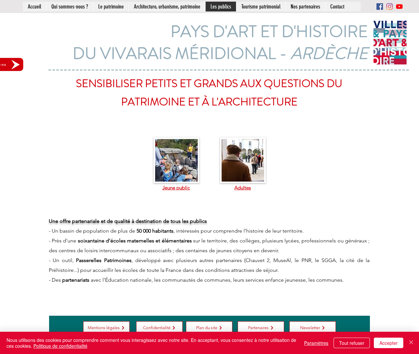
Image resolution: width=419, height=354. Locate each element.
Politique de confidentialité (60, 346)
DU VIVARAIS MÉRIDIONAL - (220, 53)
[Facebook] (379, 6)
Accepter (388, 343)
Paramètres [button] (316, 343)
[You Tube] (399, 6)
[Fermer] (411, 343)
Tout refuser (351, 343)
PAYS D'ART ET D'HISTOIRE (269, 31)
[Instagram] (389, 6)
